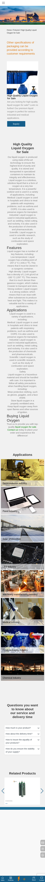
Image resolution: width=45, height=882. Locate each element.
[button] (9, 89)
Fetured (16, 30)
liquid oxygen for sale (25, 427)
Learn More (6, 803)
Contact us (12, 430)
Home (9, 30)
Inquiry (16, 124)
